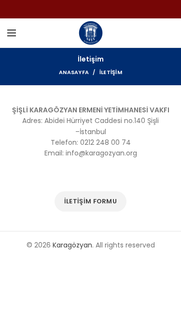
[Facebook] (85, 9)
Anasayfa (74, 72)
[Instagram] (97, 9)
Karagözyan (72, 245)
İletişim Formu (90, 201)
